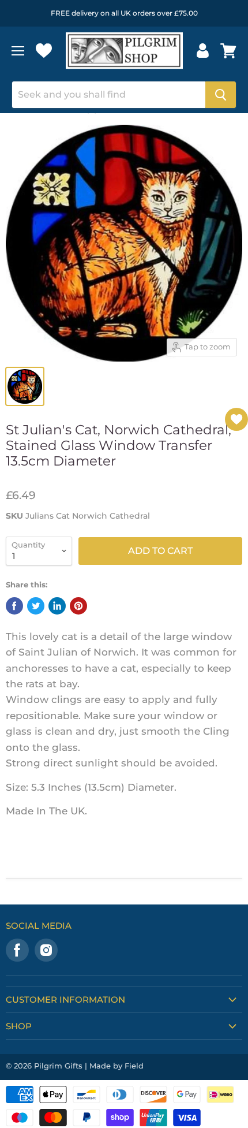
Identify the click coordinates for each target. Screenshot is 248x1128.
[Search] (220, 94)
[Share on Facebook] (14, 606)
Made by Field (116, 1065)
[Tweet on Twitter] (35, 606)
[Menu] (18, 51)
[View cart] (228, 51)
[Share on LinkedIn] (57, 606)
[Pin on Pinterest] (78, 606)
